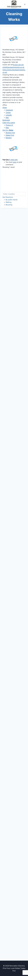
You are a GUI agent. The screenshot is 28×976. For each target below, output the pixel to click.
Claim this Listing (8, 123)
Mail (7, 118)
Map (7, 128)
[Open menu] (24, 4)
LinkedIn (9, 115)
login (14, 162)
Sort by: (7, 130)
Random (9, 138)
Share (4, 107)
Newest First (10, 133)
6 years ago (13, 160)
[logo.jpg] (13, 148)
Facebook (9, 110)
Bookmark (6, 120)
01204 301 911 (18, 65)
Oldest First (10, 135)
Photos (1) (9, 125)
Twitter (8, 112)
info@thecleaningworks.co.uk (13, 67)
